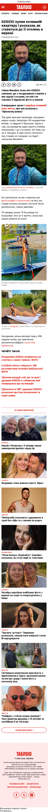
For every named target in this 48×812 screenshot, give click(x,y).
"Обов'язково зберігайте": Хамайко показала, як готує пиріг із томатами (22, 556)
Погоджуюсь (6, 811)
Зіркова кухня (41, 13)
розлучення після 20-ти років (20, 187)
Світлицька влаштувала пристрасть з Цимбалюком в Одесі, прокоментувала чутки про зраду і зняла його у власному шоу (23, 677)
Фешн (23, 13)
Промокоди (35, 787)
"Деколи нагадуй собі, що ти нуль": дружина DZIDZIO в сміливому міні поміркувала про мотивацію (21, 380)
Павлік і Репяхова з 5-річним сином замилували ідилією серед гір (21, 447)
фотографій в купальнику (16, 200)
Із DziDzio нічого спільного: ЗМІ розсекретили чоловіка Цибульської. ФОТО (22, 368)
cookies (23, 808)
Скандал (15, 13)
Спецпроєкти (32, 784)
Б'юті (30, 13)
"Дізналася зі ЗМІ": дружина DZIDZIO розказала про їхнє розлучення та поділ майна (21, 392)
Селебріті (5, 13)
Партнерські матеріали (17, 787)
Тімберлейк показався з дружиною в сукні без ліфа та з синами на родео (22, 519)
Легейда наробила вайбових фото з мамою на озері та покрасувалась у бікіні (21, 595)
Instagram (14, 326)
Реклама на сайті (16, 784)
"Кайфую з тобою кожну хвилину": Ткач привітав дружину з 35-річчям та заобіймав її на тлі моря (22, 719)
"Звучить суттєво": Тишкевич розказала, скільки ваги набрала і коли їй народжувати (23, 635)
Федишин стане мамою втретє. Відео (22, 483)
